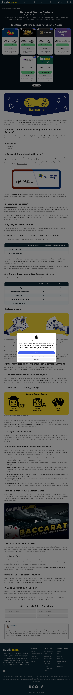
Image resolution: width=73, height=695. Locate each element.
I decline (36, 359)
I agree (36, 352)
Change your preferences (36, 356)
